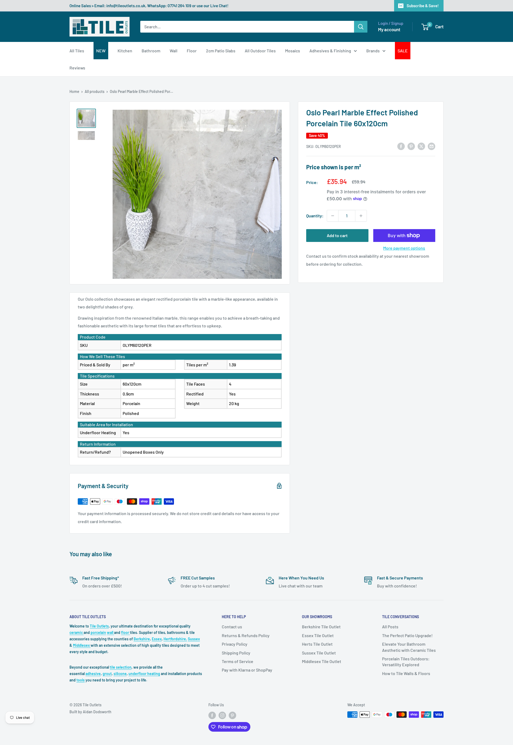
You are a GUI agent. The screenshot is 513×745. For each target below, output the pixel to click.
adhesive (93, 673)
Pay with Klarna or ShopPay (247, 669)
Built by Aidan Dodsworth (90, 711)
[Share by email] (431, 146)
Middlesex (82, 645)
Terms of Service (237, 661)
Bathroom (151, 50)
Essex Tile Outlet (318, 635)
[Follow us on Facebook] (212, 715)
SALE (403, 50)
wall (110, 632)
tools (80, 680)
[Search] (360, 27)
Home (74, 91)
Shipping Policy (236, 652)
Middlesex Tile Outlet (321, 661)
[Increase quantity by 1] (361, 215)
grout (107, 673)
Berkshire (142, 639)
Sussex (194, 639)
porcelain (98, 632)
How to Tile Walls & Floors (406, 673)
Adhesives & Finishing (330, 50)
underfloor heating (144, 673)
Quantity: (315, 215)
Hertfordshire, (175, 639)
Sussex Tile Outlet (319, 652)
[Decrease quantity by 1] (332, 215)
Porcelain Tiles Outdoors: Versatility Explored (406, 661)
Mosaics (292, 50)
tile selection (120, 667)
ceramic (76, 632)
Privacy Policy (234, 643)
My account (389, 29)
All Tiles (76, 50)
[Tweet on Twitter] (421, 146)
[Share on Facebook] (401, 146)
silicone (120, 673)
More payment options (404, 247)
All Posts (390, 626)
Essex (157, 639)
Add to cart (337, 235)
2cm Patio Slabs (220, 50)
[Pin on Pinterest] (411, 146)
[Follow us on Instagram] (222, 715)
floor (125, 632)
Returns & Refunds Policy (246, 635)
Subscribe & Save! (423, 5)
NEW (101, 50)
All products (94, 91)
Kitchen (125, 50)
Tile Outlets (99, 626)
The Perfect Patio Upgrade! (407, 635)
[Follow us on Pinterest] (232, 715)
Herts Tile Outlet (317, 643)
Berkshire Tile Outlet (321, 626)
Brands (373, 50)
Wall (173, 50)
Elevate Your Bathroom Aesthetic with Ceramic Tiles (409, 646)
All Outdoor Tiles (260, 50)
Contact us (232, 626)
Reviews (77, 67)
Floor (192, 50)
